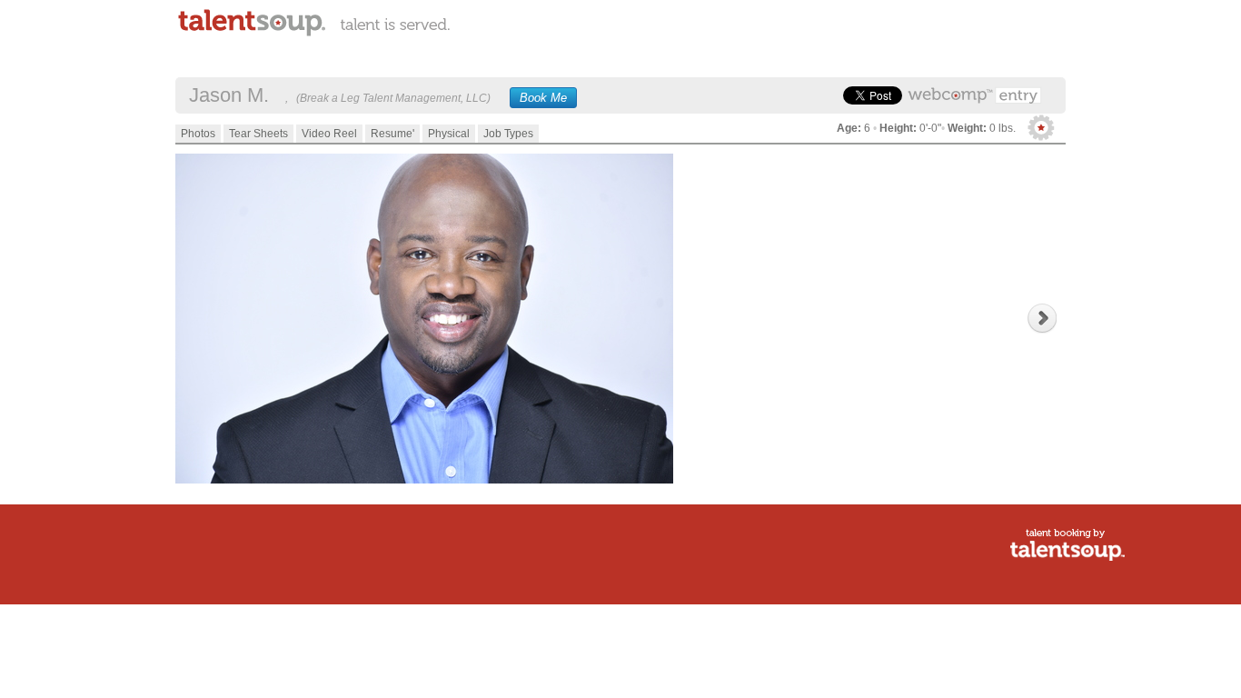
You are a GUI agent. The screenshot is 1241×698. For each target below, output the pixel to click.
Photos (198, 133)
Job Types (508, 133)
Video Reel (329, 133)
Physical (449, 133)
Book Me (543, 98)
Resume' (392, 133)
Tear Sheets (258, 133)
